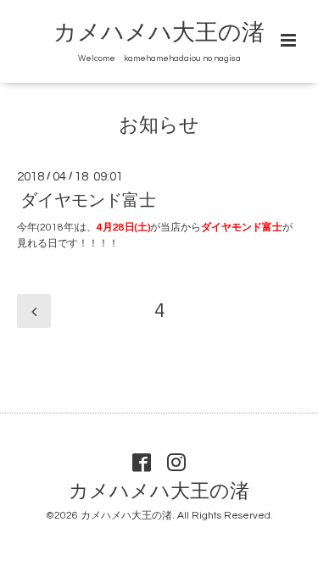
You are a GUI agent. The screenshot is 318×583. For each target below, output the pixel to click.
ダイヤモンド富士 (88, 200)
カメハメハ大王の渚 (159, 33)
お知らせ (159, 126)
